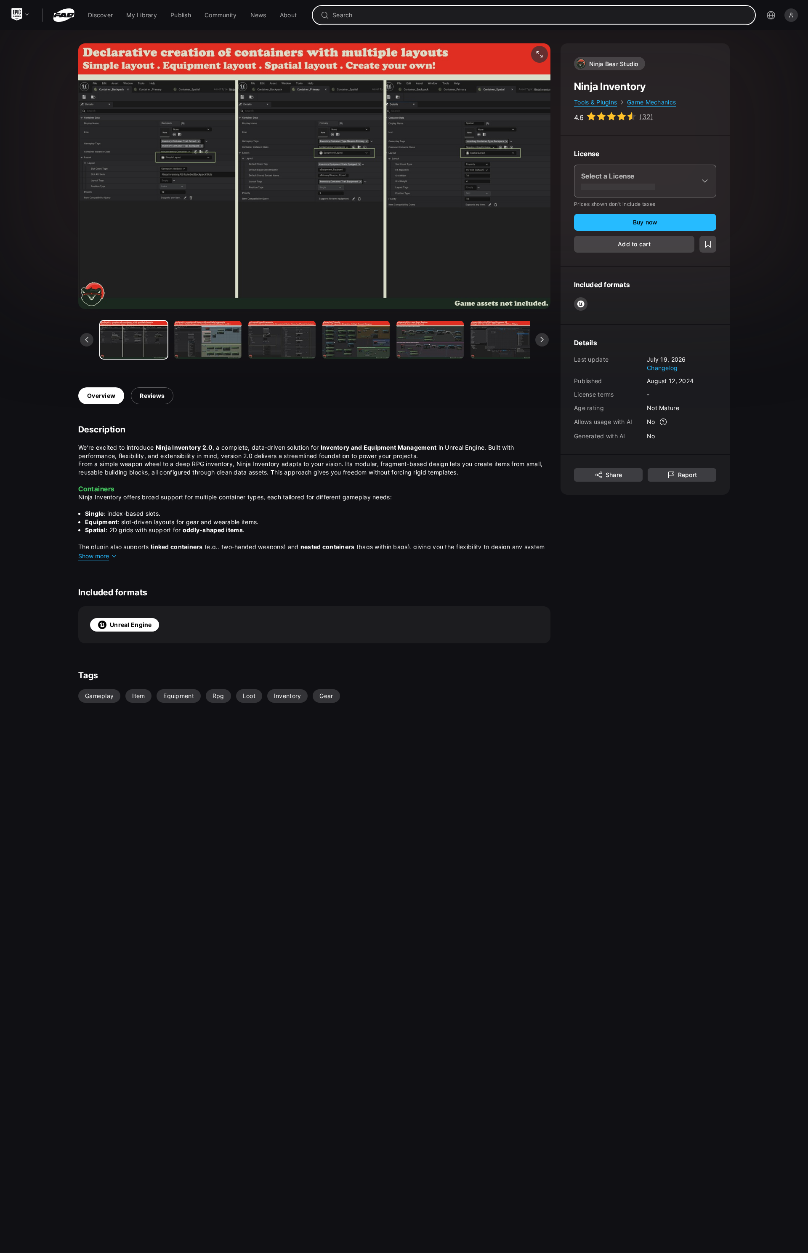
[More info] (664, 422)
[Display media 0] (133, 340)
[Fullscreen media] (539, 54)
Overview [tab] (101, 395)
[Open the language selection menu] (771, 15)
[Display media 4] (430, 340)
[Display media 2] (282, 340)
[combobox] (539, 15)
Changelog (662, 367)
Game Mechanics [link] (651, 102)
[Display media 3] (356, 340)
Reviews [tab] (152, 395)
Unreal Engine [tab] (131, 624)
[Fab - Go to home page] (63, 15)
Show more (93, 556)
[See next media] (542, 340)
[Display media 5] (504, 340)
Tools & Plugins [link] (595, 102)
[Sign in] (791, 15)
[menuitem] (100, 15)
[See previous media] (86, 340)
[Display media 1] (208, 340)
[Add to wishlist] (707, 244)
